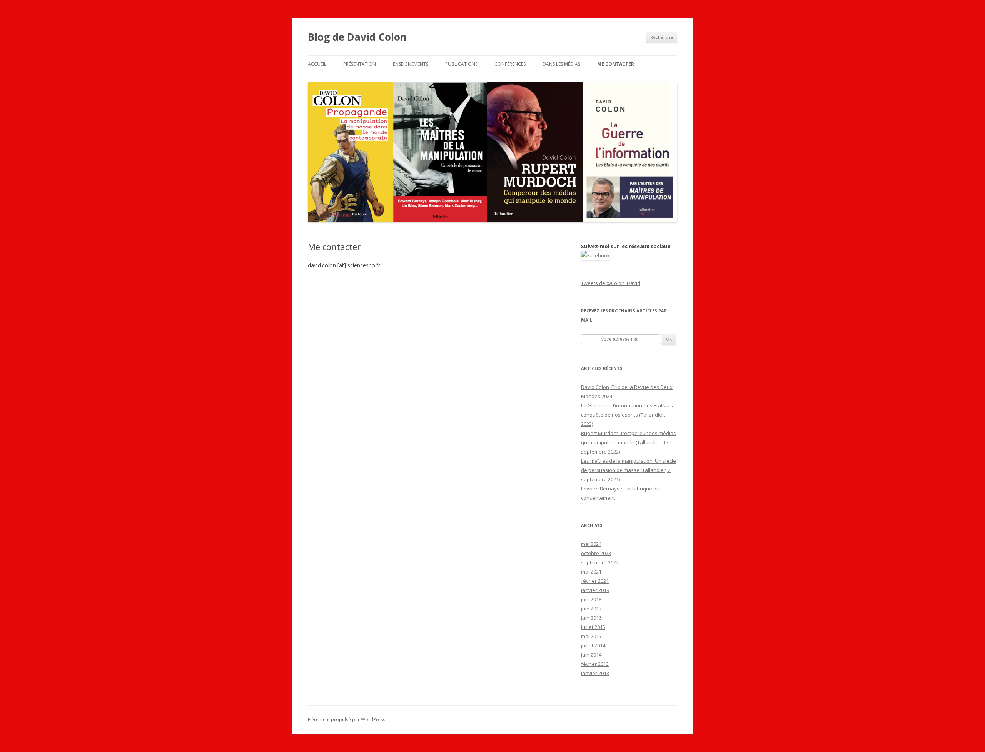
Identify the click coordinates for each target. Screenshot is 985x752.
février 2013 (595, 663)
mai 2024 (591, 543)
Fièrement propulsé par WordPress (346, 719)
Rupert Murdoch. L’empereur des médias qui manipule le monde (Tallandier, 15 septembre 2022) (628, 442)
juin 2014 (591, 654)
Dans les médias (561, 64)
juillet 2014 (593, 645)
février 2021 (595, 580)
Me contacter (615, 64)
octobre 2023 (596, 553)
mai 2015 (591, 636)
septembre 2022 (600, 562)
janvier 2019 (595, 590)
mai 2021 (591, 571)
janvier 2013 (595, 673)
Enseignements (410, 64)
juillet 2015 (593, 627)
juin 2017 (591, 608)
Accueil (317, 64)
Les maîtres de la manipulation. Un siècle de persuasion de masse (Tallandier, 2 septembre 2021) (628, 470)
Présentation (359, 64)
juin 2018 (591, 599)
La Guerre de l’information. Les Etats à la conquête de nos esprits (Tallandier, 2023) (628, 414)
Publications (461, 64)
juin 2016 (591, 617)
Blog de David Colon (357, 37)
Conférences (510, 64)
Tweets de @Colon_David (610, 283)
